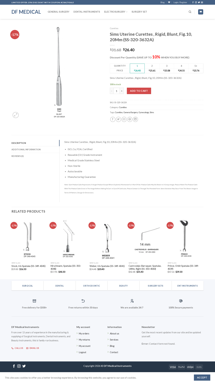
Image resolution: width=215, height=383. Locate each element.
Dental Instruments (87, 11)
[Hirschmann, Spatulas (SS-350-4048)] (68, 238)
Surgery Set (139, 11)
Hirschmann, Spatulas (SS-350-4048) (66, 267)
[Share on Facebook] (112, 119)
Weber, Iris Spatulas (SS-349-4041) (107, 266)
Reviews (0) (17, 156)
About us (114, 333)
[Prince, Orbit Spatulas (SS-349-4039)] (186, 238)
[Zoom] (16, 115)
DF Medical (26, 11)
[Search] (190, 12)
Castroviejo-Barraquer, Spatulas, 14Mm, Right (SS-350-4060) (145, 267)
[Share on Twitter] (118, 119)
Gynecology (144, 112)
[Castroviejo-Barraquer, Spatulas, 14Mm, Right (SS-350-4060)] (146, 238)
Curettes (114, 28)
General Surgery (58, 11)
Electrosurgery (114, 11)
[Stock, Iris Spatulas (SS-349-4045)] (29, 238)
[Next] (203, 248)
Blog (162, 2)
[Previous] (11, 248)
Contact (114, 352)
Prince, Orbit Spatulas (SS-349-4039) (183, 267)
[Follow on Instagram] (196, 2)
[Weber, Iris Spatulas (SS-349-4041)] (107, 238)
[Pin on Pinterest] (129, 119)
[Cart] (200, 11)
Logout (82, 352)
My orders (84, 333)
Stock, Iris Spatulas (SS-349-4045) (28, 266)
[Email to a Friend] (124, 119)
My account (85, 346)
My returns (84, 339)
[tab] (35, 143)
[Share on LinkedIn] (135, 119)
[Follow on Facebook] (193, 2)
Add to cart (139, 90)
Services (114, 339)
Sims (152, 112)
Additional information (26, 149)
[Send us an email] (202, 2)
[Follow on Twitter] (199, 2)
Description (18, 143)
